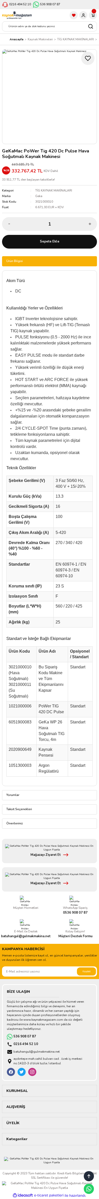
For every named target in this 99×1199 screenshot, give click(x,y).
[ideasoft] (23, 1195)
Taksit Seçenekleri (19, 809)
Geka (38, 196)
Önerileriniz (14, 823)
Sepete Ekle (49, 241)
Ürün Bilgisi (14, 261)
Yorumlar (12, 795)
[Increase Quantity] (90, 224)
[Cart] (93, 15)
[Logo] (17, 15)
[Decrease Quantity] (9, 224)
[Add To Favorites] (87, 58)
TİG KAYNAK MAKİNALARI (53, 190)
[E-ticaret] (49, 1195)
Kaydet (86, 971)
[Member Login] (83, 15)
